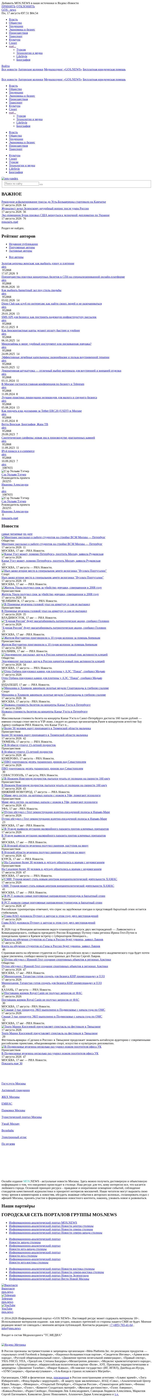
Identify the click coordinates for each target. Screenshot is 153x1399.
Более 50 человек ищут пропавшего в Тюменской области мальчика (44, 735)
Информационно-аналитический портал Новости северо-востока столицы (56, 1272)
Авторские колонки (30, 69)
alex (3, 266)
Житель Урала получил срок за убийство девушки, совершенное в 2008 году (50, 594)
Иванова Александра (14, 484)
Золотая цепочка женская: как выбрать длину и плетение (37, 263)
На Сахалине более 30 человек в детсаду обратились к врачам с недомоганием (51, 869)
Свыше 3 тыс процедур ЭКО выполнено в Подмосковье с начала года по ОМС (51, 1016)
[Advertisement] (76, 1164)
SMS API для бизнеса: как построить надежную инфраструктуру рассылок (48, 317)
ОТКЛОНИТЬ (25, 6)
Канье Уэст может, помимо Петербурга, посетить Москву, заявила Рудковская (50, 560)
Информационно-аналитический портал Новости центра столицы (51, 1226)
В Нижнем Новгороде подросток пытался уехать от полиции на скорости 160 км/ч (54, 785)
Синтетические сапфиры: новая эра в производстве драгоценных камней (48, 437)
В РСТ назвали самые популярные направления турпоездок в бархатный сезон (51, 902)
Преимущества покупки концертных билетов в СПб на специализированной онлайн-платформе (63, 276)
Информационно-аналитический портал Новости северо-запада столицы (55, 1232)
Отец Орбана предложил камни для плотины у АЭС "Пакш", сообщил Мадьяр (51, 678)
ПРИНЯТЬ (8, 6)
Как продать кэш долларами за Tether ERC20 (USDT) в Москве (41, 410)
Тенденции (16, 26)
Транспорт (15, 36)
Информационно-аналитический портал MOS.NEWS (43, 1222)
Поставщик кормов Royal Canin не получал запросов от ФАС (40, 999)
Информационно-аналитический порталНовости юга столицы (34, 1254)
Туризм (21, 49)
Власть (13, 19)
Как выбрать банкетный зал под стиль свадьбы (31, 290)
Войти (5, 66)
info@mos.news (11, 1328)
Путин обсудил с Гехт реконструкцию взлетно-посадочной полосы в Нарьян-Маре (54, 818)
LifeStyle (21, 56)
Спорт (13, 42)
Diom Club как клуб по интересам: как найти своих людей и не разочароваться (51, 303)
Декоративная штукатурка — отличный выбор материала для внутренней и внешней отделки (61, 370)
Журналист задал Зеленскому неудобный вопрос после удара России (45, 208)
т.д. (117, 1394)
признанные (61, 1377)
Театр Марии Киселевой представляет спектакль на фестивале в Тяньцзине (49, 1033)
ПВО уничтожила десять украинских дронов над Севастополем (42, 768)
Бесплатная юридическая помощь (104, 69)
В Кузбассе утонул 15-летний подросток (27, 751)
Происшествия (18, 32)
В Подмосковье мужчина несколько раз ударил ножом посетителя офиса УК (50, 1053)
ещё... (12, 46)
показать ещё (9, 221)
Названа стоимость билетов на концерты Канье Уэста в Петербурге (44, 711)
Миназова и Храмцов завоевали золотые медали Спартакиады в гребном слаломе (53, 694)
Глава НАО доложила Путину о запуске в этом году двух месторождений (48, 922)
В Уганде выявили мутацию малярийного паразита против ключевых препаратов (53, 835)
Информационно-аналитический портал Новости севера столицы (51, 1229)
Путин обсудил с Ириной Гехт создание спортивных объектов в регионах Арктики (54, 966)
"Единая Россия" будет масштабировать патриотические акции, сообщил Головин (53, 627)
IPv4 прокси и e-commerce (18, 451)
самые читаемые (11, 533)
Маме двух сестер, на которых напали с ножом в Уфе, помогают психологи (49, 802)
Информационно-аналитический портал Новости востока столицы (52, 1268)
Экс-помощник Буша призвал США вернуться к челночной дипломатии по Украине (55, 215)
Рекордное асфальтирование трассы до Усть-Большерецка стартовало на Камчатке (53, 201)
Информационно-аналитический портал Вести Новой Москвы (49, 1278)
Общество (15, 22)
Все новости (9, 69)
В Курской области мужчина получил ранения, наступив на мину (43, 852)
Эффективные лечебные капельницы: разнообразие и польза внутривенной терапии (55, 357)
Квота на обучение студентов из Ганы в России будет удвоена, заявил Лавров (50, 946)
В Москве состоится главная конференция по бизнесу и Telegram (42, 384)
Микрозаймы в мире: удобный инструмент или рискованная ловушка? (46, 343)
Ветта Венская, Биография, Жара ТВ (24, 424)
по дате (27, 533)
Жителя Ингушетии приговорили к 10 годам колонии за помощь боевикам (49, 644)
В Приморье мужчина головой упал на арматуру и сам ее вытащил (44, 611)
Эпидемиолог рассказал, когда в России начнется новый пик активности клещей (53, 661)
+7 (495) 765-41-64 (121, 1325)
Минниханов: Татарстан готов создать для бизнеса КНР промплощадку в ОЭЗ (51, 983)
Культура (14, 39)
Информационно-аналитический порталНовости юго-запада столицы (34, 1247)
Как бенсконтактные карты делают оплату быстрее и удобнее (40, 330)
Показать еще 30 (11, 1063)
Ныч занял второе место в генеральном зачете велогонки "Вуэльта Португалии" (52, 577)
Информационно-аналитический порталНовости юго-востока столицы (34, 1260)
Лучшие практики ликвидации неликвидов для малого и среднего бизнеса (49, 397)
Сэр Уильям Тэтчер (13, 474)
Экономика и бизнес (22, 29)
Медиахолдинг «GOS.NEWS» (63, 69)
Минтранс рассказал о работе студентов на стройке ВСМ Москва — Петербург (51, 544)
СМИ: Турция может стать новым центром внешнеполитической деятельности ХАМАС (57, 885)
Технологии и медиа (29, 53)
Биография (23, 59)
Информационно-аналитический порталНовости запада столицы (34, 1240)
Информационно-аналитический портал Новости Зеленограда (49, 1275)
